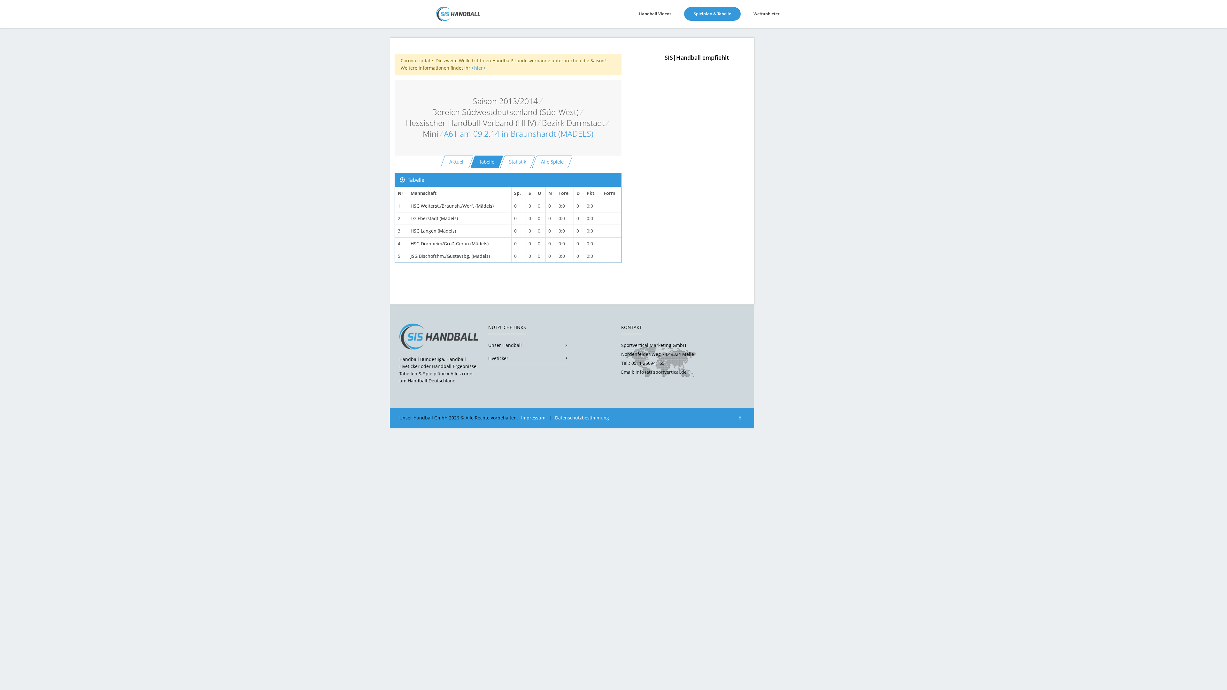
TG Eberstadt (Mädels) (434, 218)
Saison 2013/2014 (505, 101)
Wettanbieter (766, 14)
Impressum (533, 418)
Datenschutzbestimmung (582, 418)
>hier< (478, 68)
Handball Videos (655, 14)
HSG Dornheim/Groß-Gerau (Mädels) (450, 244)
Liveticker (498, 358)
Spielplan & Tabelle (717, 14)
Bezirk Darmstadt (573, 123)
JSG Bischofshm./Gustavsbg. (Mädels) (450, 256)
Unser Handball (505, 345)
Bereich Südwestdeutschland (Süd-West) (505, 112)
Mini (430, 133)
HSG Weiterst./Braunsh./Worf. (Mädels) (452, 206)
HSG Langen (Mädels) (433, 231)
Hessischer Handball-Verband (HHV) (471, 123)
